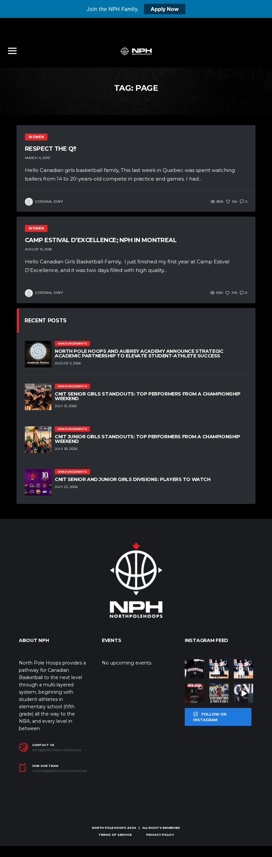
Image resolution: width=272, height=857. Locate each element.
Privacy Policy (160, 834)
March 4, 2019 (37, 158)
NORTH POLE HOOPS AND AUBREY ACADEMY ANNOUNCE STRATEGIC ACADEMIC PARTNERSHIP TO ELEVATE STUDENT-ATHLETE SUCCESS (139, 353)
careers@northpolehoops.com (59, 771)
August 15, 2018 (38, 249)
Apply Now (165, 9)
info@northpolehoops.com (56, 750)
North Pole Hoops (109, 828)
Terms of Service (115, 834)
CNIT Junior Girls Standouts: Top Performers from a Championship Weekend (147, 439)
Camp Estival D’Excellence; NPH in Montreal (100, 240)
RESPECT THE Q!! (50, 148)
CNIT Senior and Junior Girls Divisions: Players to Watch (132, 479)
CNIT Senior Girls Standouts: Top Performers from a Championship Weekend (147, 396)
